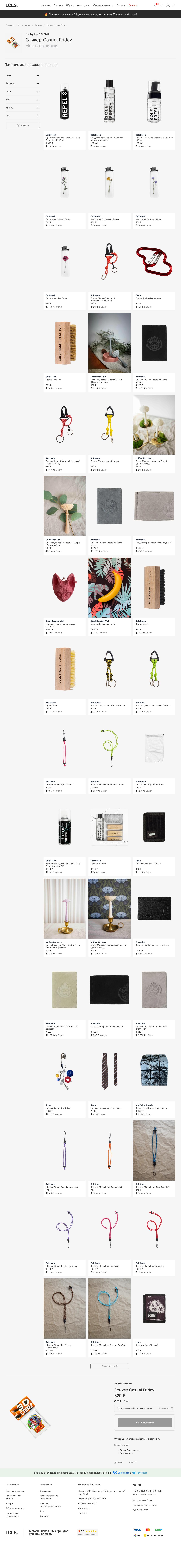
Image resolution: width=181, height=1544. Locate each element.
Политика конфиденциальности (50, 1505)
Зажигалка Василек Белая (148, 219)
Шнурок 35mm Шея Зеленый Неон (107, 784)
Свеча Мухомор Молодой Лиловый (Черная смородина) (63, 946)
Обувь (69, 5)
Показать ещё (109, 1366)
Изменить (163, 1408)
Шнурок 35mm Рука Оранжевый (106, 1187)
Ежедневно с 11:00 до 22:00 (92, 1498)
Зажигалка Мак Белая (56, 298)
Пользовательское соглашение (48, 1497)
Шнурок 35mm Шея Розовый (104, 1266)
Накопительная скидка (13, 1497)
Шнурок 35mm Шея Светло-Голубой (108, 1345)
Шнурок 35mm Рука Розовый (60, 784)
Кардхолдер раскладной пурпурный (153, 542)
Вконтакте (123, 1472)
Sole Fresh (51, 135)
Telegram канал (82, 14)
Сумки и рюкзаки (103, 5)
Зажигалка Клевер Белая (58, 219)
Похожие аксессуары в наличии (31, 65)
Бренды (121, 5)
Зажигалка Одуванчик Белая (105, 219)
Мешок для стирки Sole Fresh (150, 784)
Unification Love (98, 376)
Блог (41, 1511)
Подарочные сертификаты (12, 1514)
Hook (138, 860)
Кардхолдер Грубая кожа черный (152, 945)
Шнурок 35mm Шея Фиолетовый (61, 1266)
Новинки (45, 5)
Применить (22, 125)
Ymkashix (140, 376)
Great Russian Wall (55, 621)
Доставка (119, 1462)
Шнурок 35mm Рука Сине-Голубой (152, 1187)
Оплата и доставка (15, 1491)
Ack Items (95, 295)
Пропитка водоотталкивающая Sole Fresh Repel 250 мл (63, 139)
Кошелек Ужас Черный (147, 1345)
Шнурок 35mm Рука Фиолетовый (62, 1187)
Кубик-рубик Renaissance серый (151, 1108)
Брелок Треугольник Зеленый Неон (153, 705)
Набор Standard (98, 863)
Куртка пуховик (140, 1509)
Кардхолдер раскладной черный (107, 1026)
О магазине (45, 1491)
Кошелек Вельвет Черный (148, 863)
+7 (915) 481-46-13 (87, 1503)
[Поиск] (161, 5)
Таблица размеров (15, 1508)
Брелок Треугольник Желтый (105, 461)
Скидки (133, 5)
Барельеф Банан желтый (103, 624)
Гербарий (50, 216)
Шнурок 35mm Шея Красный (150, 1266)
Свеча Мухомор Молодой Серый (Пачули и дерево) (106, 380)
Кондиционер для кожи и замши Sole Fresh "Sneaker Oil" (64, 864)
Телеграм (141, 1472)
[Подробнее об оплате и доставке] (172, 1408)
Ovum (138, 295)
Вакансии (44, 1516)
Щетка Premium (53, 379)
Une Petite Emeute (144, 1105)
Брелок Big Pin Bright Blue (58, 1108)
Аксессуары (83, 5)
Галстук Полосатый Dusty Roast (106, 1108)
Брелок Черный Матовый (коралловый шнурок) (103, 299)
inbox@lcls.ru (84, 1508)
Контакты (82, 1513)
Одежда (58, 5)
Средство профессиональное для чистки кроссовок (107, 139)
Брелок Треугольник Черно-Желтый (108, 705)
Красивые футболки (142, 1500)
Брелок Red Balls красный (148, 298)
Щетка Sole (51, 705)
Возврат (132, 1462)
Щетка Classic (142, 624)
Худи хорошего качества (145, 1505)
